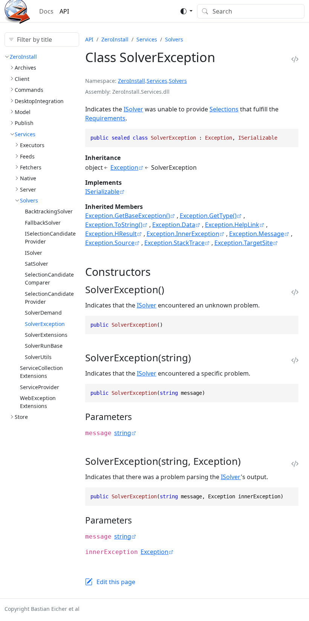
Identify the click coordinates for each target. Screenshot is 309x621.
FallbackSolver (43, 222)
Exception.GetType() (208, 216)
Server (28, 189)
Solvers (29, 200)
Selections (224, 109)
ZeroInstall (23, 56)
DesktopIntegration (39, 101)
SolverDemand (43, 312)
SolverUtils (38, 357)
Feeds (27, 156)
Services (25, 134)
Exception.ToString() (113, 225)
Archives (25, 67)
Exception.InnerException (183, 234)
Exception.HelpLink (232, 225)
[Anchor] (158, 271)
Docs (46, 11)
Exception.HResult (111, 234)
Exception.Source (110, 243)
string (122, 433)
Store (21, 416)
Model (23, 112)
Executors (32, 145)
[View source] (294, 59)
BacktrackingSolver (49, 211)
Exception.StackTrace (174, 243)
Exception (124, 167)
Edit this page (115, 582)
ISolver (33, 252)
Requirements (105, 118)
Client (22, 78)
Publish (24, 122)
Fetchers (30, 167)
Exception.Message (256, 234)
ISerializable (102, 191)
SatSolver (36, 263)
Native (28, 178)
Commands (29, 89)
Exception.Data (173, 225)
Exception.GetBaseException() (127, 216)
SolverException (45, 323)
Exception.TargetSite (243, 243)
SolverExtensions (46, 334)
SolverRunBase (44, 345)
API (64, 11)
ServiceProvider (39, 387)
